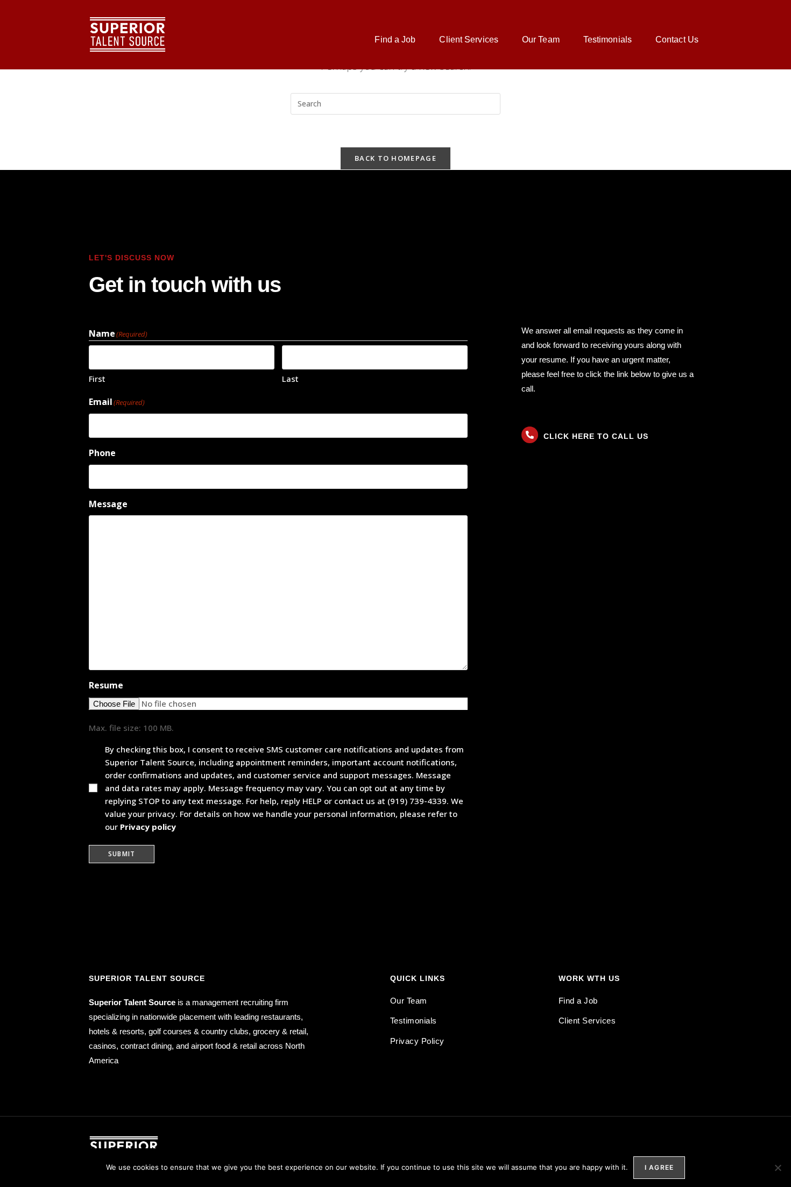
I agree (659, 1167)
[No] (777, 1167)
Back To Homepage (395, 158)
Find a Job (395, 39)
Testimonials (607, 39)
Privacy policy (148, 826)
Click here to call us (595, 436)
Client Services (468, 39)
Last (290, 378)
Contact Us (676, 39)
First (97, 378)
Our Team (541, 39)
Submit (121, 853)
